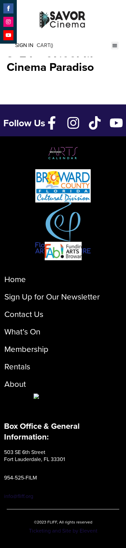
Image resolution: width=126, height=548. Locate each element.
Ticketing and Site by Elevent (63, 531)
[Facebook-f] (51, 123)
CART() (45, 45)
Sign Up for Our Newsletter (52, 297)
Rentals (17, 367)
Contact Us (23, 314)
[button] (115, 45)
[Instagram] (73, 123)
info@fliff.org (18, 496)
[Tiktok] (94, 123)
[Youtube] (116, 123)
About (15, 384)
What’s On (22, 332)
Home (15, 279)
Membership (26, 349)
